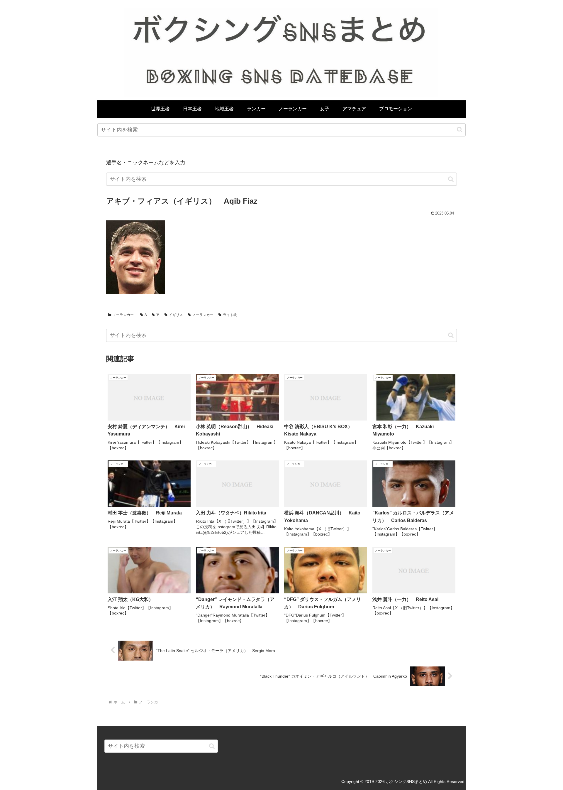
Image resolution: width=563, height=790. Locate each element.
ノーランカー (123, 315)
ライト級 (230, 315)
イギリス (176, 315)
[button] (460, 129)
